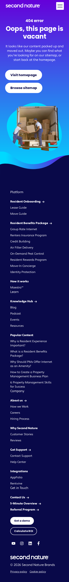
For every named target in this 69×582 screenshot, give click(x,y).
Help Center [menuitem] (18, 462)
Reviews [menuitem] (15, 440)
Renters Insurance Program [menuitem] (28, 235)
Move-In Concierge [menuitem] (23, 266)
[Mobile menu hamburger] (60, 6)
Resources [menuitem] (17, 326)
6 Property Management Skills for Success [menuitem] (30, 385)
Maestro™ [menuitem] (16, 287)
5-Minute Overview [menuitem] (23, 503)
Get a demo (22, 521)
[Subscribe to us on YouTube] (13, 543)
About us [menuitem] (16, 400)
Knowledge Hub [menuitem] (21, 301)
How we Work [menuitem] (19, 406)
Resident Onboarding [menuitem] (25, 201)
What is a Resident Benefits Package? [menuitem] (28, 354)
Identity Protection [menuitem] (22, 272)
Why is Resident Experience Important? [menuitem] (28, 343)
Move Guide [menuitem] (18, 214)
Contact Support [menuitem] (21, 456)
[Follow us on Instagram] (22, 543)
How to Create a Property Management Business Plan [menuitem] (29, 374)
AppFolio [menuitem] (16, 477)
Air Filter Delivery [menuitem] (21, 247)
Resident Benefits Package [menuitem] (29, 223)
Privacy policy (18, 571)
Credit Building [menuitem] (20, 241)
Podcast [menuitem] (15, 313)
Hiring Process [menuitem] (19, 419)
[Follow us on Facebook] (38, 543)
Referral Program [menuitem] (22, 510)
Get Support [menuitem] (18, 450)
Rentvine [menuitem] (16, 483)
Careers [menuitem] (15, 413)
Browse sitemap (23, 88)
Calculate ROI (23, 531)
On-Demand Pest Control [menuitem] (27, 254)
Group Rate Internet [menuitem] (23, 229)
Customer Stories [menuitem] (21, 434)
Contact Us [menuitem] (17, 497)
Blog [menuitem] (13, 307)
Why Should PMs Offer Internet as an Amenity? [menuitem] (31, 364)
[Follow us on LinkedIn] (30, 543)
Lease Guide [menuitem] (18, 208)
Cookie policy (38, 571)
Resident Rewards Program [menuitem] (28, 260)
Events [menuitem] (14, 320)
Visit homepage (23, 75)
